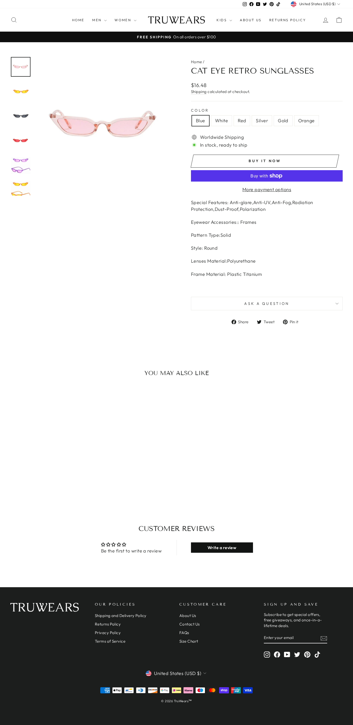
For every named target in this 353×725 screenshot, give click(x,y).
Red (242, 121)
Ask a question (266, 303)
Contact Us (189, 624)
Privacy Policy (108, 632)
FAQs (184, 632)
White (221, 121)
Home (78, 20)
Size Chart (188, 641)
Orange (306, 121)
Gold (283, 121)
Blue (200, 121)
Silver (262, 121)
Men (97, 20)
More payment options (266, 189)
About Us (251, 20)
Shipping (199, 91)
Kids (222, 20)
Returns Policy (287, 20)
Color (200, 110)
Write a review (222, 547)
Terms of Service (110, 641)
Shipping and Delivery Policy (121, 615)
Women (123, 20)
